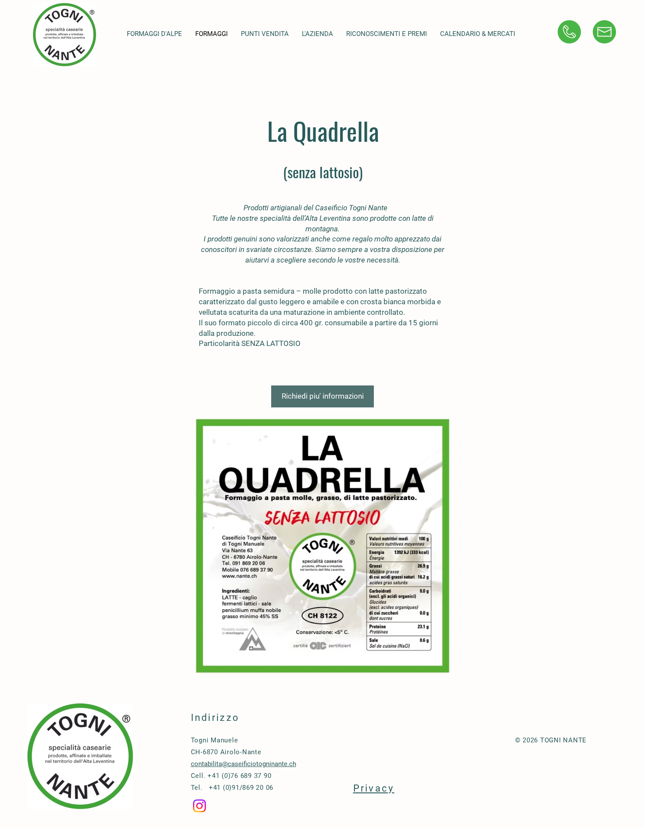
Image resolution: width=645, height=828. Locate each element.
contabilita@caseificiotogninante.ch (243, 764)
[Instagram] (199, 805)
